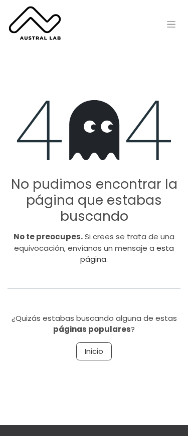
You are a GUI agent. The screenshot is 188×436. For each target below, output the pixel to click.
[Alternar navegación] (171, 24)
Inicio (94, 351)
